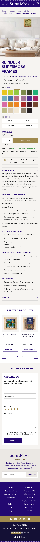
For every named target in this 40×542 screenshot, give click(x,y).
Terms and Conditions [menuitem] (21, 528)
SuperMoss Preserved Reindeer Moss (25, 76)
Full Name (8, 387)
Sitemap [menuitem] (34, 528)
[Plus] (9, 141)
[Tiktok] (20, 519)
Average (11, 409)
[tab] (17, 356)
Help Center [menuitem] (21, 537)
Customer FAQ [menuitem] (29, 491)
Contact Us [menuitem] (29, 497)
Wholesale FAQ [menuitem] (29, 494)
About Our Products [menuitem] (11, 494)
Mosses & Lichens (24, 11)
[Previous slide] (3, 37)
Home (4, 11)
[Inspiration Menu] (7, 4)
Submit (13, 440)
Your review (9, 413)
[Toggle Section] (37, 170)
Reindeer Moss (7, 13)
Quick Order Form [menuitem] (29, 507)
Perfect (17, 409)
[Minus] (4, 141)
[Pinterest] (24, 519)
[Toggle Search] (33, 4)
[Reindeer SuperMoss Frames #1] (20, 37)
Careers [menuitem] (10, 501)
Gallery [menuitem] (10, 504)
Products (12, 11)
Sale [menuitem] (10, 507)
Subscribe (32, 474)
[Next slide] (37, 37)
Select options (10, 349)
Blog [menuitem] (10, 511)
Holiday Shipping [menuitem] (29, 504)
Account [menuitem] (29, 511)
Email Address (9, 397)
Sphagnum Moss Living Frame (29, 336)
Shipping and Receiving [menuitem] (29, 501)
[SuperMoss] (20, 3)
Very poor (5, 409)
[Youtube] (29, 519)
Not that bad (8, 409)
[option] (4, 92)
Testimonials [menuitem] (10, 497)
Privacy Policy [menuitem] (7, 528)
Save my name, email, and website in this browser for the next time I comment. (21, 433)
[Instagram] (15, 519)
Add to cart (25, 141)
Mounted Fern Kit (9, 336)
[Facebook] (11, 519)
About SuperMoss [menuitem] (10, 491)
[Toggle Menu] (3, 4)
